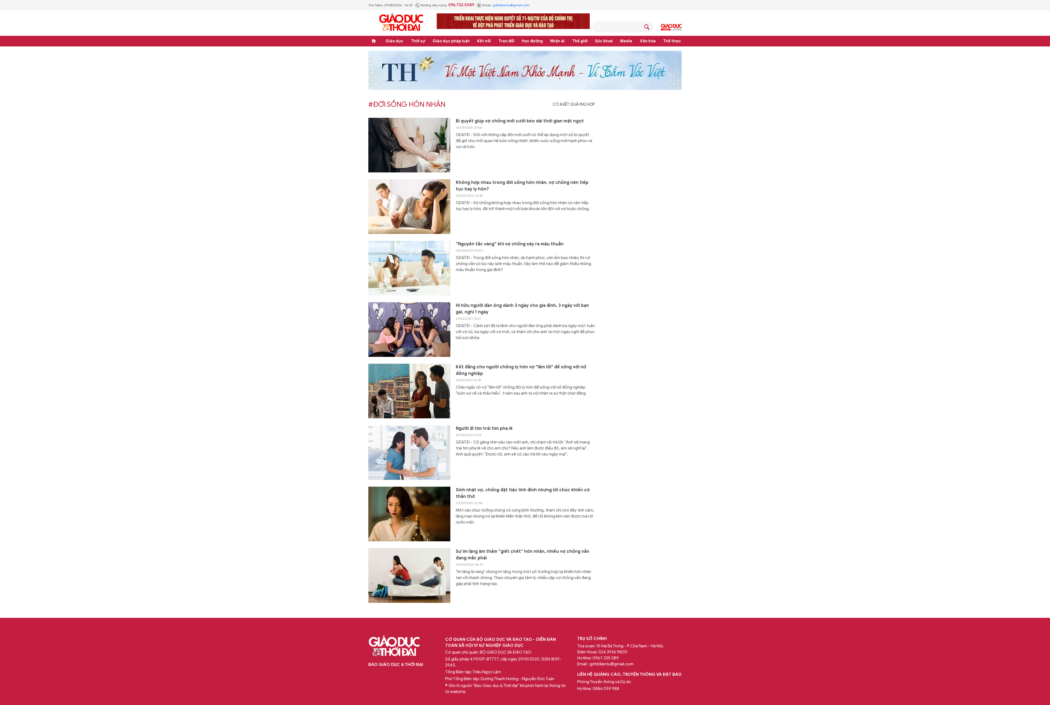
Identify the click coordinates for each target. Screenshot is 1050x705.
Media (626, 41)
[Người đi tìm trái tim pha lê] (409, 452)
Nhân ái (557, 41)
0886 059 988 (606, 688)
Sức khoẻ (604, 41)
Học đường (532, 41)
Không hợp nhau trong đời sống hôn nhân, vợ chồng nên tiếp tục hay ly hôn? (522, 186)
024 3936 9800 (612, 652)
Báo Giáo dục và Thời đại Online (401, 23)
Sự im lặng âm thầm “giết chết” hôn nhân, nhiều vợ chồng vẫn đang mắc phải (522, 555)
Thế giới (580, 41)
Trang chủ (373, 41)
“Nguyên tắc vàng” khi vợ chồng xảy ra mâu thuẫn (510, 244)
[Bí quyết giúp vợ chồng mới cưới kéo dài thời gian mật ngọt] (409, 145)
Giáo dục (394, 41)
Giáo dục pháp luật (451, 41)
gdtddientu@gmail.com (511, 5)
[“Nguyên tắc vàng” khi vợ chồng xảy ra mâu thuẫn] (409, 268)
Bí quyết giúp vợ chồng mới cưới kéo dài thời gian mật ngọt (520, 121)
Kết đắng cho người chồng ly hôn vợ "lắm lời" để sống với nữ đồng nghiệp (521, 370)
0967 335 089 (606, 658)
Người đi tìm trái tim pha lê (484, 428)
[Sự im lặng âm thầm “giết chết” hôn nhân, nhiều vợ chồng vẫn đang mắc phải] (409, 575)
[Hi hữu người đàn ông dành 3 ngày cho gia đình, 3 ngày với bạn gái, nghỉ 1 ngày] (409, 329)
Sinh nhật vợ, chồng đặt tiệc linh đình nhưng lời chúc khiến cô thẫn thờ (523, 493)
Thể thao (672, 41)
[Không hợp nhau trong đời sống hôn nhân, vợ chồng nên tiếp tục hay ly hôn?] (409, 206)
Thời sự (418, 41)
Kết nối (484, 41)
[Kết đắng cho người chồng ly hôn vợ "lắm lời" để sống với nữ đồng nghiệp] (409, 391)
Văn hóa (648, 41)
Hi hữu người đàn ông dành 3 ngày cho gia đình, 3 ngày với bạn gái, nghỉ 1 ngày (522, 309)
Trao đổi (506, 41)
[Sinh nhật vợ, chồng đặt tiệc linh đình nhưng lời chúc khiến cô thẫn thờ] (409, 514)
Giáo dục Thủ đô (671, 27)
